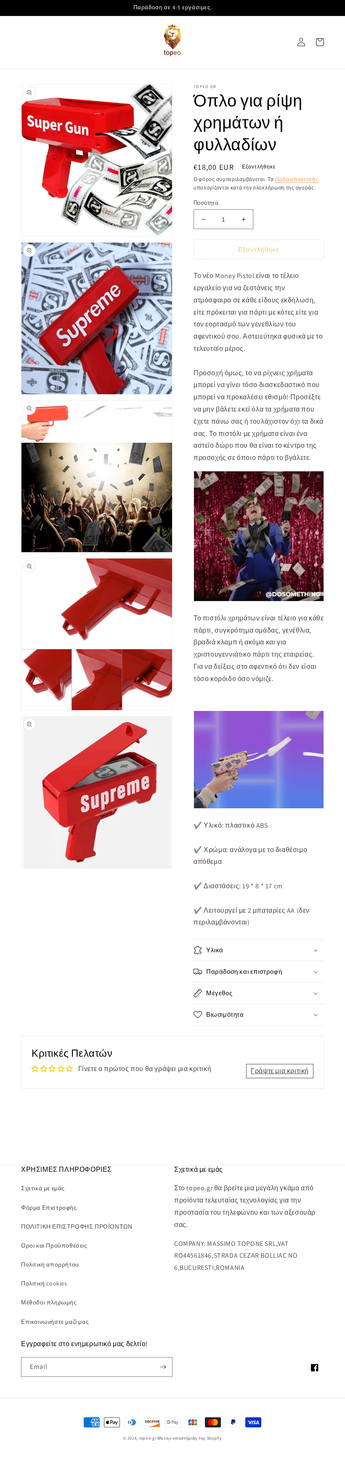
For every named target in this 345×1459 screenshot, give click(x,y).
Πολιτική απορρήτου (50, 1264)
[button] (259, 950)
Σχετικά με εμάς (43, 1188)
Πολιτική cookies (44, 1283)
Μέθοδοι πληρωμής (49, 1302)
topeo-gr (148, 1438)
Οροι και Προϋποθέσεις (54, 1245)
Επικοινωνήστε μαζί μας (55, 1321)
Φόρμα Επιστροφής (49, 1207)
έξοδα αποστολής (296, 179)
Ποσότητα (206, 202)
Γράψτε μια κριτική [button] (280, 1070)
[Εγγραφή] (163, 1367)
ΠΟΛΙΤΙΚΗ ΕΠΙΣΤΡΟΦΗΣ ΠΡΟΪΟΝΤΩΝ (76, 1226)
